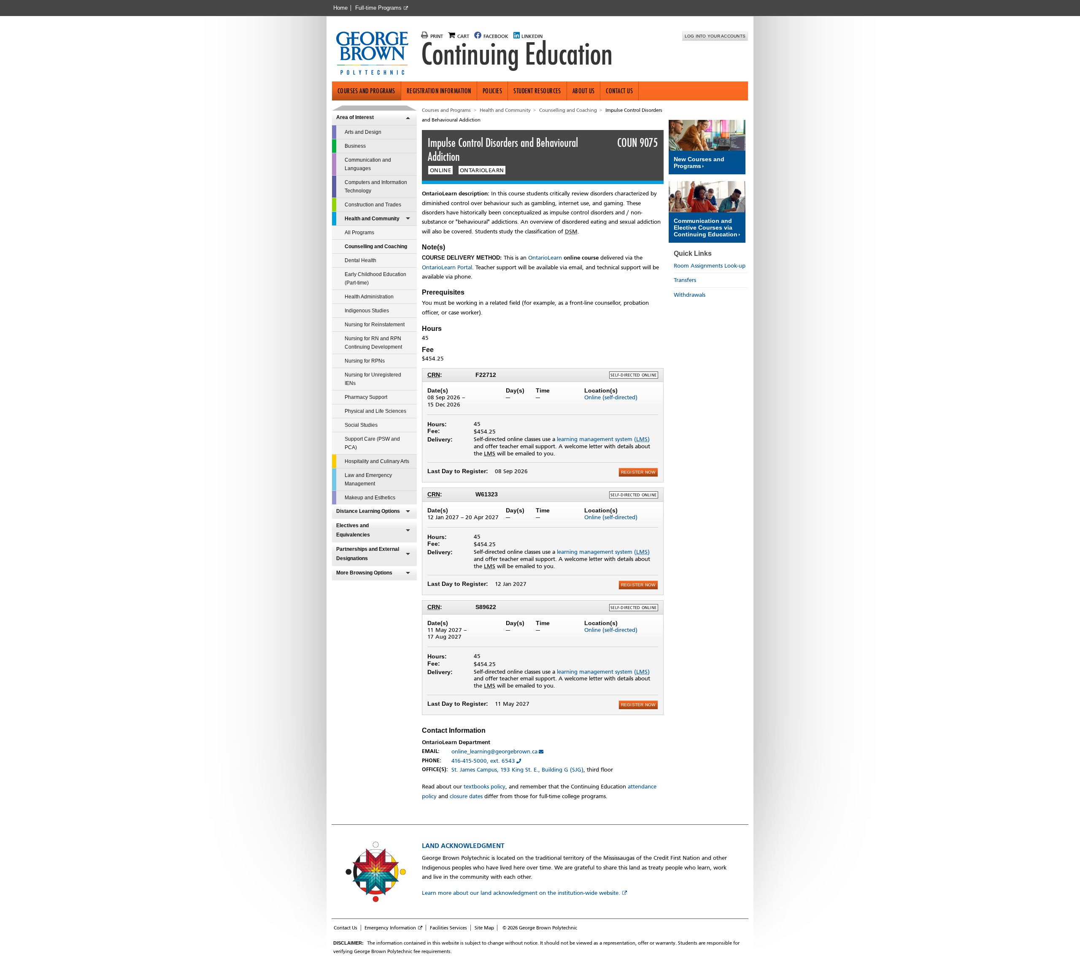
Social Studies (361, 425)
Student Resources (537, 91)
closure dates (466, 796)
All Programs (359, 233)
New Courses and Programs (699, 162)
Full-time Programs (378, 8)
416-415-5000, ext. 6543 (483, 760)
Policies (492, 91)
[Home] (375, 54)
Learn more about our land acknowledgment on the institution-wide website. (521, 893)
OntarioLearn (545, 257)
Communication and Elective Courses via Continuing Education (705, 227)
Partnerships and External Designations (367, 553)
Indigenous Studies (367, 311)
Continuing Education (517, 54)
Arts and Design (363, 132)
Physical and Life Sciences (375, 411)
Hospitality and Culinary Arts (377, 461)
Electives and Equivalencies (353, 530)
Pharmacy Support (366, 397)
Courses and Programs (366, 91)
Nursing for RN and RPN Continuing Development (373, 343)
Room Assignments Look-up (709, 265)
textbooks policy (484, 786)
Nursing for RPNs (365, 361)
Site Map (484, 928)
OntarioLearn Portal (447, 267)
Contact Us (619, 91)
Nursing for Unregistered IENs (373, 379)
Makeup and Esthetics (370, 498)
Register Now (638, 472)
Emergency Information (390, 928)
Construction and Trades (373, 205)
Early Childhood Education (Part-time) (375, 278)
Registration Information (439, 91)
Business (355, 146)
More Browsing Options (364, 573)
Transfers (685, 280)
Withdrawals (689, 294)
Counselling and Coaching (376, 246)
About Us (583, 91)
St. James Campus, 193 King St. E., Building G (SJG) (517, 769)
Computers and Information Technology (376, 186)
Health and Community (372, 219)
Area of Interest (355, 117)
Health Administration (369, 297)
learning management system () (603, 439)
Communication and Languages (368, 164)
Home (340, 8)
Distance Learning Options (368, 511)
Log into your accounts (715, 36)
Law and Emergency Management (368, 479)
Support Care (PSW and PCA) (372, 443)
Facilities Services (448, 928)
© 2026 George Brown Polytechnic (539, 928)
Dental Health (360, 260)
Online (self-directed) (610, 397)
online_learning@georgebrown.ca (494, 751)
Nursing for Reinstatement (375, 325)
